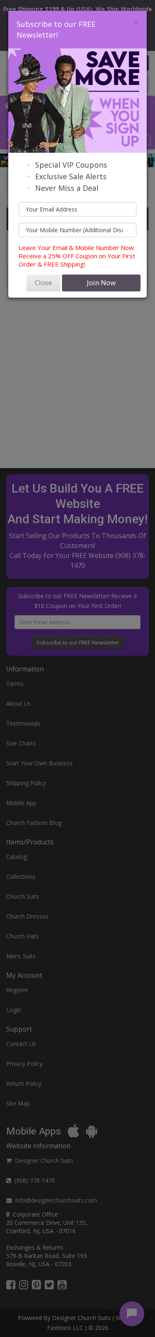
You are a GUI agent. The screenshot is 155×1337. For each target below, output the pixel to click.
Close (43, 282)
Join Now (101, 282)
